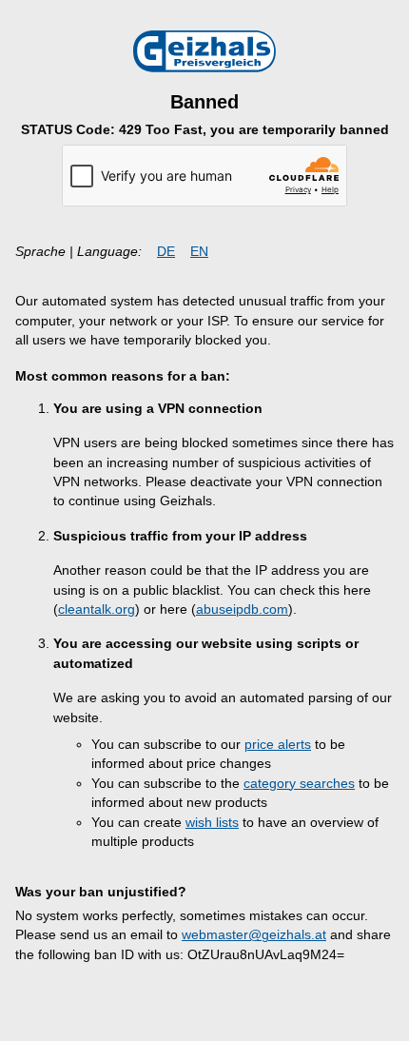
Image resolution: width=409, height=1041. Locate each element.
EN (199, 252)
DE (166, 252)
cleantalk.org (96, 609)
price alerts (277, 744)
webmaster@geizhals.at (254, 935)
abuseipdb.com (242, 609)
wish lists (212, 822)
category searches (299, 783)
